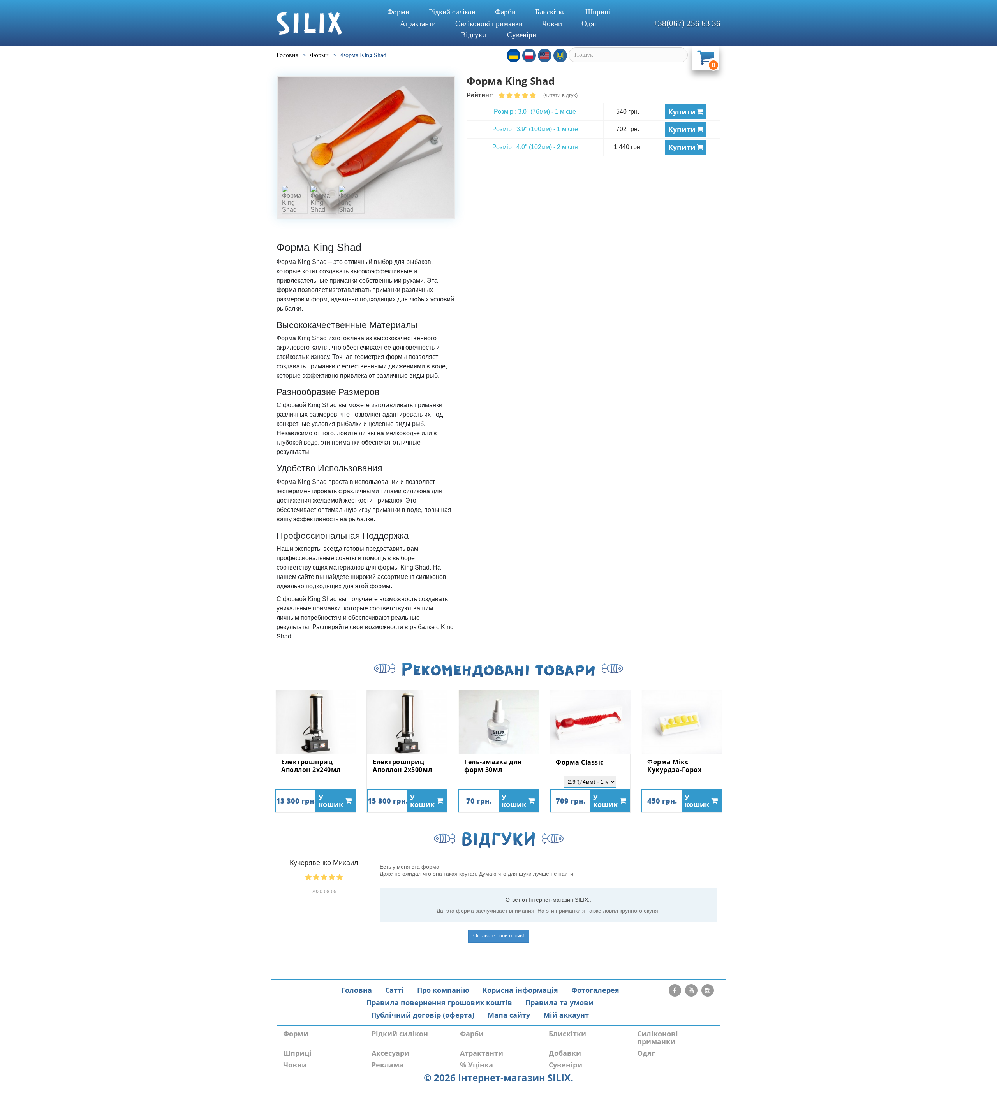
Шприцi (597, 12)
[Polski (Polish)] (529, 55)
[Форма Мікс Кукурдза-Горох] (681, 722)
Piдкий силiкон (452, 12)
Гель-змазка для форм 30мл (492, 766)
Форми (398, 12)
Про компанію (443, 990)
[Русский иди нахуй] (560, 55)
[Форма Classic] (590, 722)
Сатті (394, 990)
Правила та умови (559, 1002)
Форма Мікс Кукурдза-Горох (674, 766)
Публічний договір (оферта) (422, 1015)
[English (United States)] (544, 55)
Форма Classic (580, 763)
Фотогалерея (595, 990)
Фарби (505, 12)
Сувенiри (521, 35)
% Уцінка (476, 1064)
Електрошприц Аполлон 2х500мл (402, 766)
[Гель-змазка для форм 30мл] (498, 722)
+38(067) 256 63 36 (686, 23)
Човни (552, 23)
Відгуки (473, 35)
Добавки (565, 1053)
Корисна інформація (520, 990)
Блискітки (550, 12)
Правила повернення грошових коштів (439, 1002)
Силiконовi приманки (489, 23)
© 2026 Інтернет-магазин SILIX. (498, 1077)
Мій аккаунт (566, 1015)
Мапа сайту (509, 1015)
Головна (356, 990)
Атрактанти (418, 23)
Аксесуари (390, 1053)
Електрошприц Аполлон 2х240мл (311, 766)
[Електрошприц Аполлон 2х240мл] (315, 722)
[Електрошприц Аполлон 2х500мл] (407, 722)
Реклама (387, 1064)
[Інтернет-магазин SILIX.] (323, 23)
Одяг (589, 23)
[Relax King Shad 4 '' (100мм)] (366, 147)
